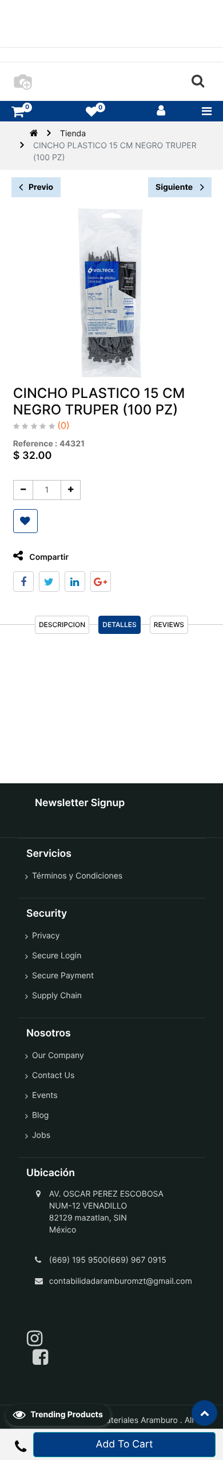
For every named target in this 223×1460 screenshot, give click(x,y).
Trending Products (66, 1415)
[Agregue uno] (71, 490)
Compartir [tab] (48, 557)
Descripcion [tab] (62, 624)
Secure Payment (63, 976)
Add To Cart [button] (124, 1444)
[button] (25, 521)
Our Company (58, 1055)
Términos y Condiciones (77, 876)
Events (45, 1095)
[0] (17, 111)
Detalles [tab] (119, 624)
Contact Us (53, 1075)
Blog (40, 1115)
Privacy (45, 936)
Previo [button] (41, 187)
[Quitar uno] (23, 490)
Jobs (41, 1135)
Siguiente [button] (175, 187)
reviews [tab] (169, 624)
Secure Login (56, 956)
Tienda (73, 134)
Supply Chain (57, 996)
